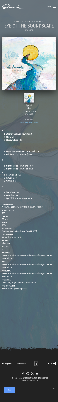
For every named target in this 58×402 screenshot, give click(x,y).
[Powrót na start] (13, 6)
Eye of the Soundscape (30, 108)
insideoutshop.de (29, 122)
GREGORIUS (33, 381)
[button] (51, 6)
